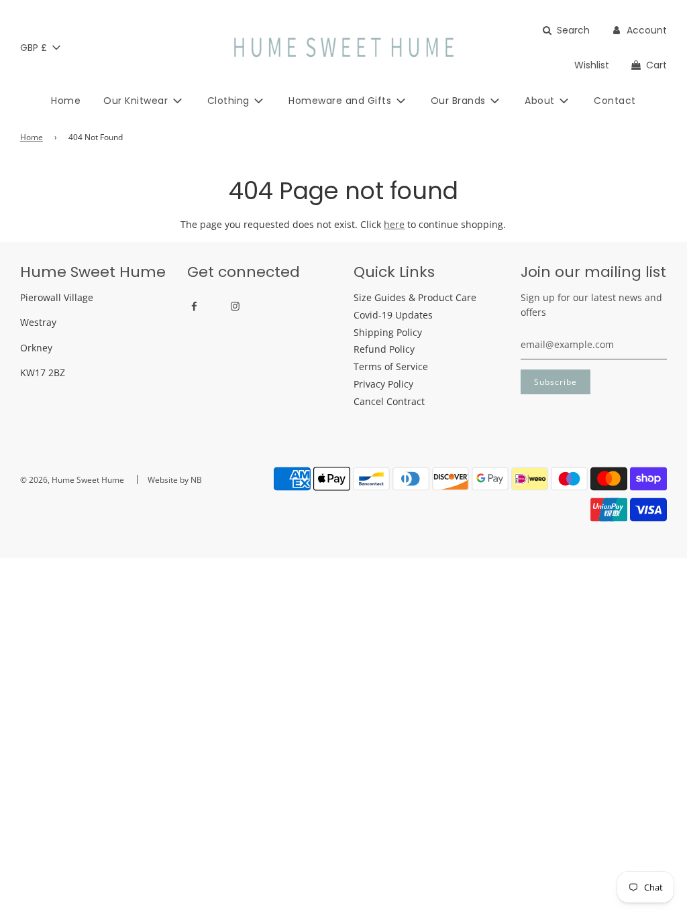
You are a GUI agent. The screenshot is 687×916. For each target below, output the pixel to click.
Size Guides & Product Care (415, 297)
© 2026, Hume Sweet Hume (72, 479)
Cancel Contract (389, 401)
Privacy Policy (383, 384)
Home (66, 100)
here (394, 224)
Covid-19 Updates (393, 314)
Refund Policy (384, 349)
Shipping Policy (388, 332)
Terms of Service (391, 366)
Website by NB (175, 479)
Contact (615, 100)
